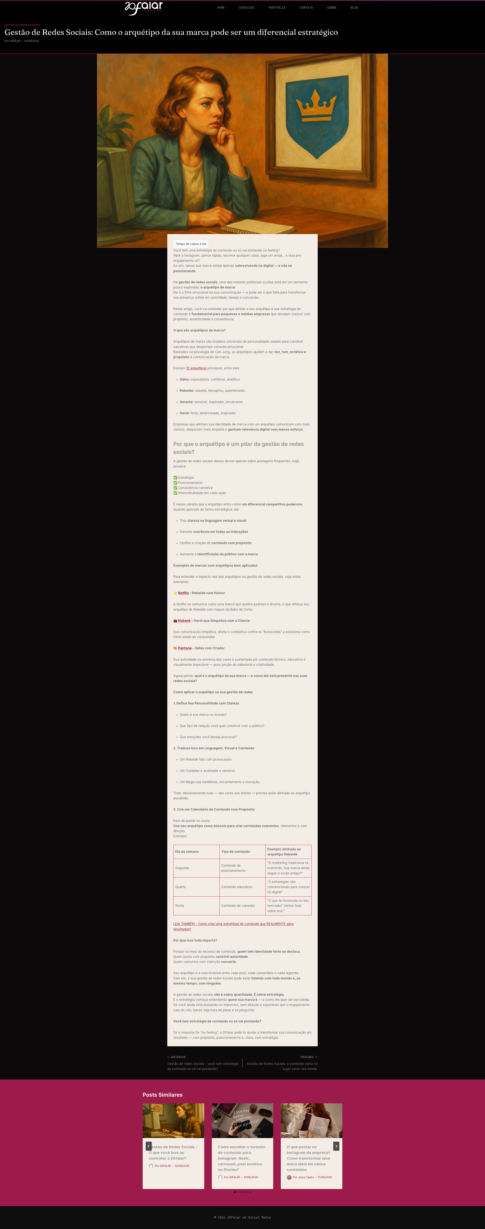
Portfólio (277, 8)
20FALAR (14, 40)
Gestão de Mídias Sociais (22, 24)
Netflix (183, 593)
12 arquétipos (196, 368)
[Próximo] (336, 1146)
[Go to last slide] (149, 1146)
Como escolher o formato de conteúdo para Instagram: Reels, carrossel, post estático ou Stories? (241, 1158)
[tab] (235, 1192)
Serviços (246, 8)
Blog (354, 8)
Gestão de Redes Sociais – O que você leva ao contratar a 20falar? (173, 1153)
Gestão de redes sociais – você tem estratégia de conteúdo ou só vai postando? (203, 1063)
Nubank (184, 621)
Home (221, 8)
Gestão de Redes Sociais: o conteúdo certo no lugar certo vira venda (282, 1063)
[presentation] (173, 1120)
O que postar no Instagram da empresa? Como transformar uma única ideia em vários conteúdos (308, 1158)
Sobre (332, 8)
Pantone (185, 648)
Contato (306, 8)
